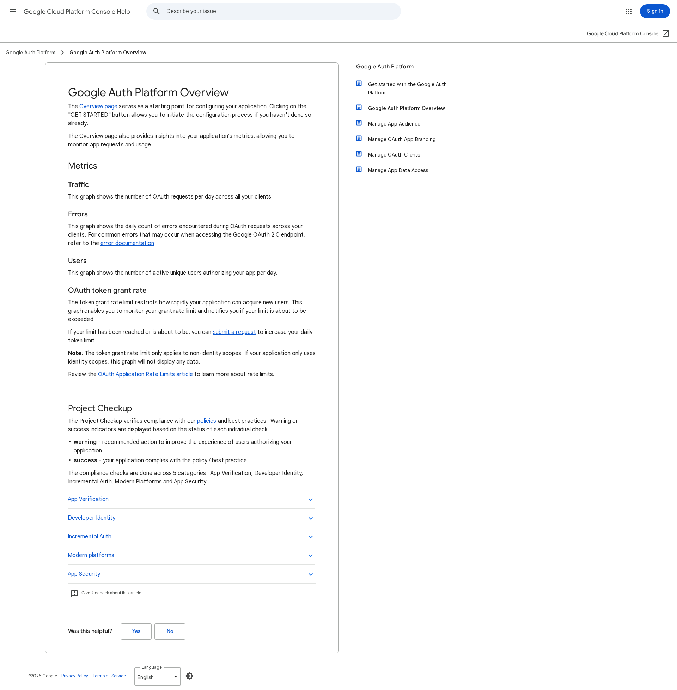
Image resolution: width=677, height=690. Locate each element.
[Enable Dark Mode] (189, 675)
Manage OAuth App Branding (402, 139)
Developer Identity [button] (91, 517)
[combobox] (283, 11)
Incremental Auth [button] (89, 536)
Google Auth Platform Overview (406, 108)
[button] (12, 11)
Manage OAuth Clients (394, 155)
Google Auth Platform (385, 66)
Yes (136, 631)
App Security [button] (84, 574)
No (170, 631)
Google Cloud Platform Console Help (77, 12)
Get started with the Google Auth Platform (407, 88)
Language (152, 667)
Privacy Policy (74, 675)
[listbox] (157, 676)
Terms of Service (109, 675)
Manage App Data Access (398, 170)
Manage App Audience (394, 124)
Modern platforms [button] (91, 555)
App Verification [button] (88, 499)
